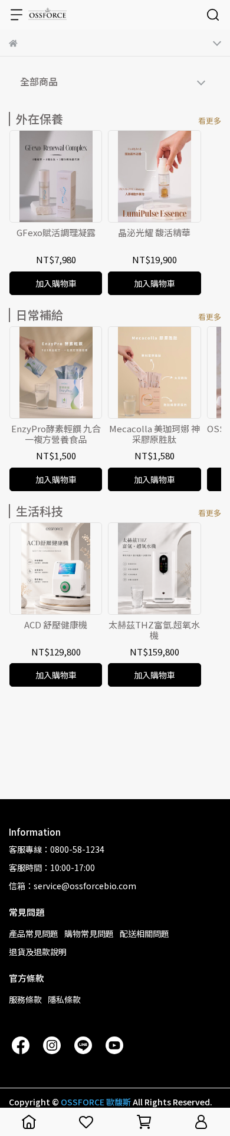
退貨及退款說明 (38, 952)
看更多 (209, 120)
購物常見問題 (89, 933)
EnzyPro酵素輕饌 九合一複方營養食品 (56, 434)
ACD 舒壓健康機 (55, 625)
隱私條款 (64, 999)
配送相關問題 (144, 933)
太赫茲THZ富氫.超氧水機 (154, 630)
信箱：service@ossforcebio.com (72, 886)
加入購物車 (56, 283)
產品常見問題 (33, 933)
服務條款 (25, 999)
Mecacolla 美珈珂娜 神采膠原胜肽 (154, 434)
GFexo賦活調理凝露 (56, 233)
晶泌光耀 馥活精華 (154, 233)
